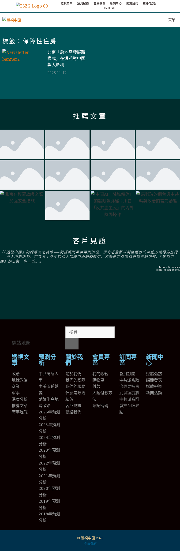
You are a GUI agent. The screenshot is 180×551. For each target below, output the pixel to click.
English (109, 8)
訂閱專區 (128, 360)
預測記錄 (83, 3)
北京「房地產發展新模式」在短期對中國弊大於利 (66, 58)
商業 (16, 386)
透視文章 (66, 3)
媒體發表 (154, 380)
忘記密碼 (100, 405)
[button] (90, 297)
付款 (96, 386)
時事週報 (20, 412)
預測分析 (47, 360)
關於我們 (132, 3)
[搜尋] (72, 343)
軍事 (16, 392)
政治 (16, 373)
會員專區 (99, 3)
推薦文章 (90, 116)
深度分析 (20, 399)
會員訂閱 (127, 373)
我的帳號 (100, 373)
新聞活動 (154, 392)
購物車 (98, 380)
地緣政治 (20, 380)
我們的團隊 (75, 380)
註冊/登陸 (149, 3)
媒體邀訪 (154, 373)
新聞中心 (116, 3)
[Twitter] (125, 332)
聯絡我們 (73, 412)
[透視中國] (12, 20)
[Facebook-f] (138, 332)
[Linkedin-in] (150, 332)
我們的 (71, 386)
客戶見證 (90, 241)
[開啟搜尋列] (150, 20)
